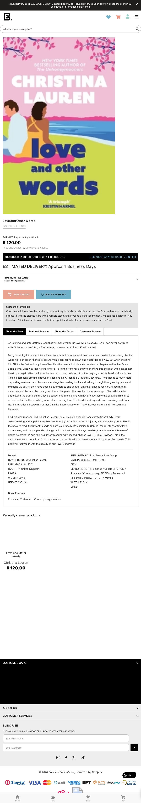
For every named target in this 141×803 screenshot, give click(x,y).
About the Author (64, 331)
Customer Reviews (90, 331)
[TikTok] (83, 757)
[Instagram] (58, 757)
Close (137, 4)
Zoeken (137, 29)
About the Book (14, 331)
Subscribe (134, 747)
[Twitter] (74, 757)
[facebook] (66, 757)
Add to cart (21, 294)
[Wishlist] (108, 17)
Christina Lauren (14, 226)
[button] (136, 16)
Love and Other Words (16, 554)
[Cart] (118, 17)
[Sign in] (127, 16)
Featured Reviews (39, 331)
